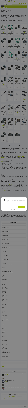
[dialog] (14, 204)
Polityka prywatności (10, 203)
